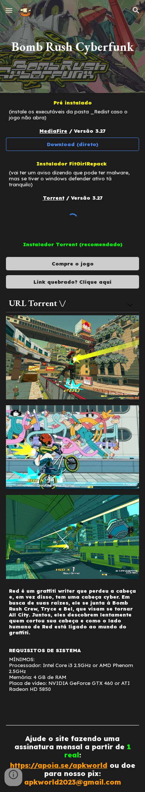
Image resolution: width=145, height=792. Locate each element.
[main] (72, 46)
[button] (9, 10)
